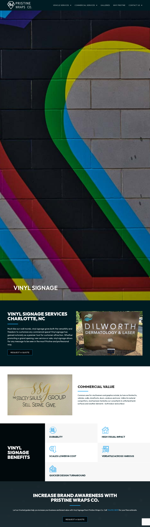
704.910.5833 (112, 510)
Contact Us (134, 5)
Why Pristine (119, 5)
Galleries (105, 5)
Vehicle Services (61, 5)
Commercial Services (85, 5)
